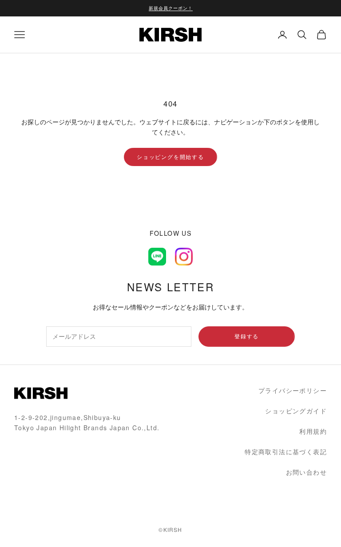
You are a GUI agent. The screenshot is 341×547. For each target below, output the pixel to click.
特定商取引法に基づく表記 (286, 451)
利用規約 (313, 431)
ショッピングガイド (296, 410)
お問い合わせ (306, 472)
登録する (246, 336)
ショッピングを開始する (170, 156)
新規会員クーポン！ (171, 8)
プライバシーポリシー (292, 390)
